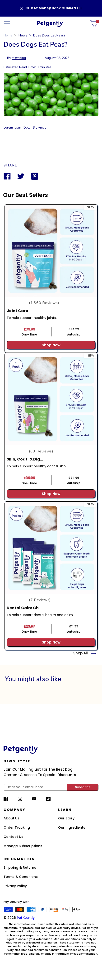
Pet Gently (26, 917)
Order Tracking (17, 827)
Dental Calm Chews (26, 608)
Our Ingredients (71, 827)
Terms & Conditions (21, 876)
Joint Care (17, 310)
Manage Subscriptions (23, 846)
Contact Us (13, 836)
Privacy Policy (15, 886)
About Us (11, 818)
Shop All (81, 653)
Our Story (66, 818)
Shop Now (51, 345)
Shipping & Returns (20, 867)
